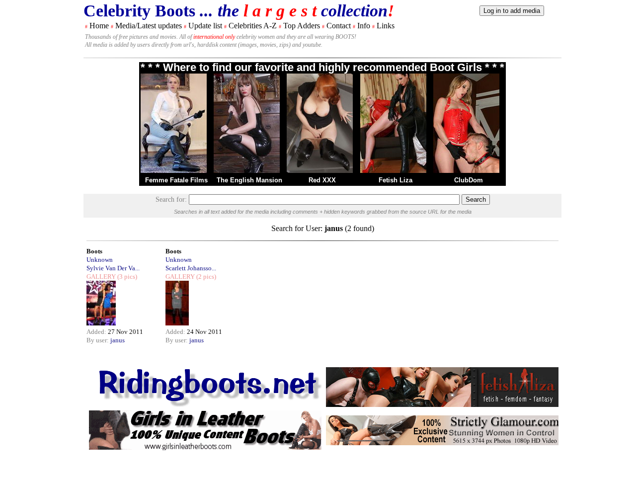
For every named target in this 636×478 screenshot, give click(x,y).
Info (363, 25)
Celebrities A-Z (253, 25)
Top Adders (301, 25)
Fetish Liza (395, 180)
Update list (205, 25)
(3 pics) (126, 276)
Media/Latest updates (148, 25)
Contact (338, 25)
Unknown (99, 259)
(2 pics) (205, 276)
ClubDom (468, 180)
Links (386, 25)
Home (99, 25)
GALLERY (101, 276)
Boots (94, 251)
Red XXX (322, 180)
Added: (97, 331)
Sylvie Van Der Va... (113, 268)
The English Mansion (249, 180)
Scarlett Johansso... (190, 268)
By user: (98, 340)
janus (117, 340)
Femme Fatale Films (176, 180)
